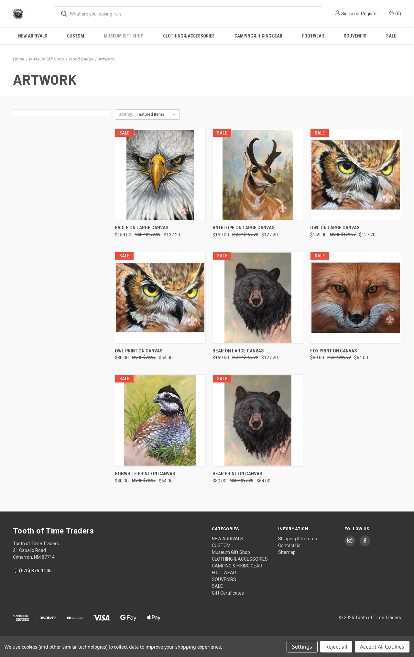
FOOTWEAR (313, 35)
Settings (302, 646)
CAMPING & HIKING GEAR (258, 35)
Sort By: (126, 114)
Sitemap (287, 552)
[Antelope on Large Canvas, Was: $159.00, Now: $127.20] (258, 175)
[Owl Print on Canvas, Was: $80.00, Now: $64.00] (160, 297)
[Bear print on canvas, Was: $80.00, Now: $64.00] (258, 420)
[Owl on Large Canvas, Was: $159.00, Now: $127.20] (355, 175)
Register (369, 13)
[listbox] (157, 114)
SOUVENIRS (355, 35)
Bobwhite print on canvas (145, 474)
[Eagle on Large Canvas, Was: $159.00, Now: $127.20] (160, 175)
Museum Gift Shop (123, 35)
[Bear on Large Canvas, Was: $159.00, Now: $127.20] (258, 297)
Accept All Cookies (382, 646)
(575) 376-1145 (35, 571)
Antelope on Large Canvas (243, 228)
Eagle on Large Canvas (142, 228)
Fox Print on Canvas (333, 351)
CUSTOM (75, 35)
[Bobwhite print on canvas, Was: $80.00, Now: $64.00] (160, 420)
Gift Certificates (228, 593)
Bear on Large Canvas (238, 351)
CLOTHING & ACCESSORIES (189, 35)
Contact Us (289, 545)
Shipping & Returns (297, 538)
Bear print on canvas (237, 474)
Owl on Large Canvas (335, 228)
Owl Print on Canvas (139, 351)
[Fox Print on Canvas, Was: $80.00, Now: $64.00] (355, 297)
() (397, 13)
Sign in (348, 13)
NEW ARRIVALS (32, 35)
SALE (391, 35)
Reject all (336, 646)
